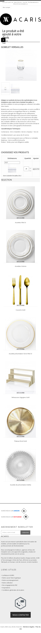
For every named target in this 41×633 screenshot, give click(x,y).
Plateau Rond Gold (20, 441)
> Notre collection (7, 583)
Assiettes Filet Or (20, 222)
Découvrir (20, 218)
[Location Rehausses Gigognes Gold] (20, 377)
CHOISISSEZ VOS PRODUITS (15, 152)
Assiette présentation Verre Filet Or (20, 354)
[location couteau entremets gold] (20, 290)
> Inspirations (5, 588)
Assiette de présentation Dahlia (20, 485)
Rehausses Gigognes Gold (20, 397)
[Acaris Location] (20, 19)
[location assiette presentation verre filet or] (20, 334)
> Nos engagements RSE (9, 585)
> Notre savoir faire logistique (11, 578)
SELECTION (6, 180)
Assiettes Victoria (20, 266)
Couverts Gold (20, 310)
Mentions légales (28, 627)
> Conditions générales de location (12, 590)
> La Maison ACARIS (7, 575)
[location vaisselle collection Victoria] (20, 246)
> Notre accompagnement (9, 580)
